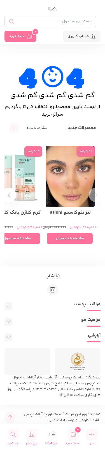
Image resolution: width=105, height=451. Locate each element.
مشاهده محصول (70, 238)
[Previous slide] (96, 195)
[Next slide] (9, 195)
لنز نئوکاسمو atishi (70, 212)
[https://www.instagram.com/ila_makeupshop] (52, 289)
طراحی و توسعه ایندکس (68, 420)
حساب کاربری (78, 36)
